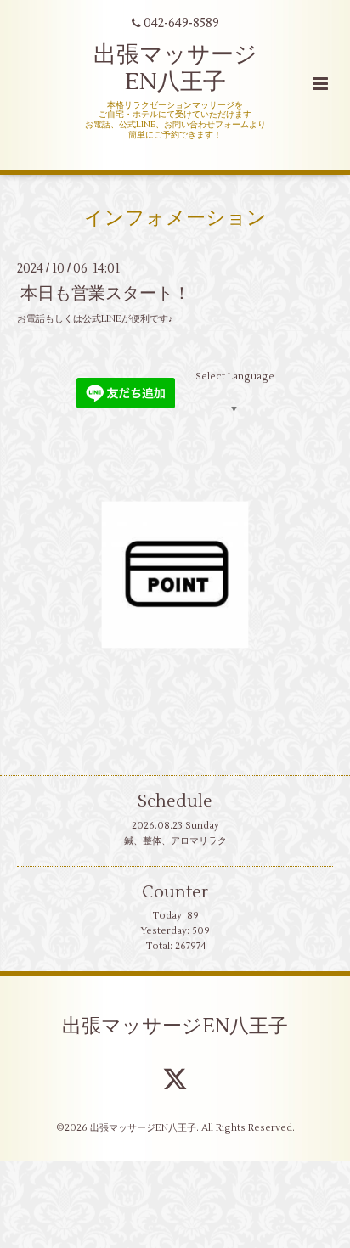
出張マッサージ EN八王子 (175, 68)
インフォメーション (175, 218)
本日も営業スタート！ (105, 293)
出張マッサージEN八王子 (175, 1025)
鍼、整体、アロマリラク (175, 841)
